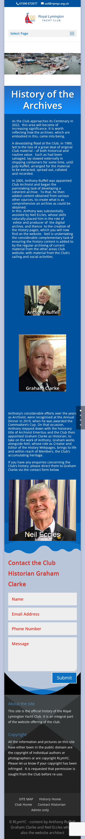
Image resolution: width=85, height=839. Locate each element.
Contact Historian (52, 804)
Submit (64, 678)
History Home (50, 799)
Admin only (40, 810)
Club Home (23, 804)
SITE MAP (26, 799)
